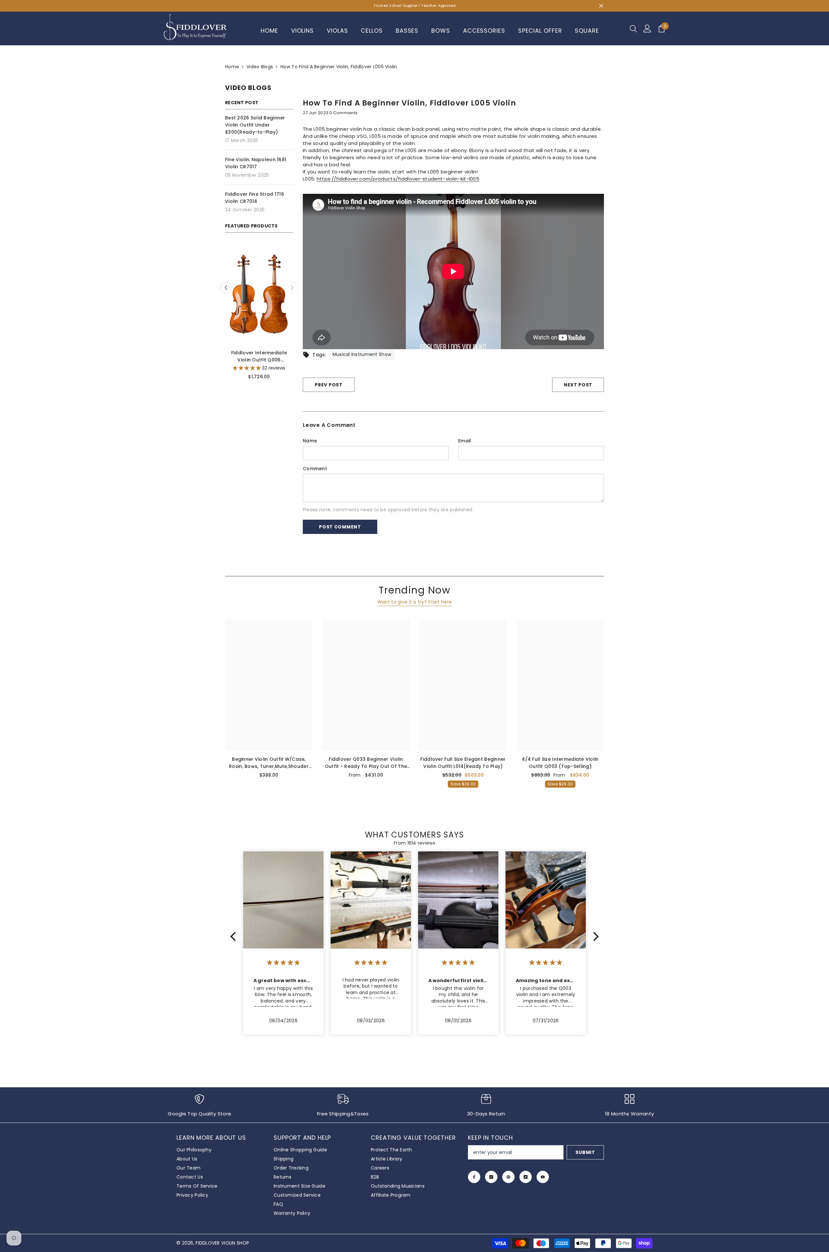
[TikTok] (525, 1177)
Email (464, 441)
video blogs (259, 66)
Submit (585, 1152)
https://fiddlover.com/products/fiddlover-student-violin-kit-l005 (398, 178)
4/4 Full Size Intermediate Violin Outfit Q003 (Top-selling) (560, 763)
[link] (199, 1108)
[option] (261, 315)
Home (232, 66)
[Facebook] (474, 1177)
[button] (292, 288)
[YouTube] (543, 1177)
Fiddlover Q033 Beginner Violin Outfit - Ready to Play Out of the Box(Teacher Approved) (366, 763)
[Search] (633, 28)
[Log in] (647, 28)
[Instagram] (491, 1177)
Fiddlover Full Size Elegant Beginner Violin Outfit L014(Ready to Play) (462, 763)
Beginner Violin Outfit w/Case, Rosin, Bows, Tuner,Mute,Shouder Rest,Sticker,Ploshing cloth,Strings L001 (269, 763)
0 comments (343, 113)
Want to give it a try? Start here (414, 602)
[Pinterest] (508, 1177)
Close (601, 6)
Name (310, 441)
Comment (315, 468)
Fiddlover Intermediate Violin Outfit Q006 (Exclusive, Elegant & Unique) (260, 356)
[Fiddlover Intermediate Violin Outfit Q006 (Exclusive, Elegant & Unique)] (261, 293)
